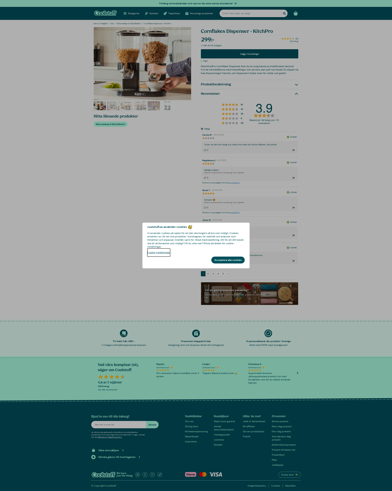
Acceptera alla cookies (228, 260)
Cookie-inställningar (158, 252)
